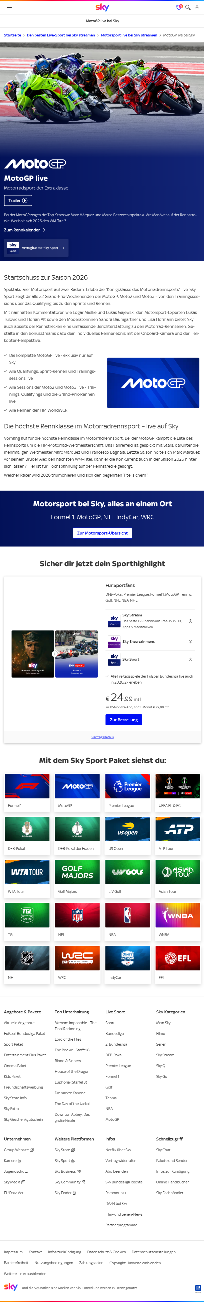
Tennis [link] (111, 1098)
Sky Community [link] (67, 1182)
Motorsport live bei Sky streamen (129, 35)
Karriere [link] (10, 1160)
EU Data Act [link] (14, 1193)
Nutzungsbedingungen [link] (53, 1263)
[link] (102, 7)
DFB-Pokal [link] (114, 1055)
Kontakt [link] (35, 1252)
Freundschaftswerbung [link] (23, 1087)
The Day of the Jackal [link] (72, 1104)
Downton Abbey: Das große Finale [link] (72, 1117)
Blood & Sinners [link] (68, 1061)
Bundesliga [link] (115, 1033)
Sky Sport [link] (62, 1160)
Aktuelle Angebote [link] (19, 1023)
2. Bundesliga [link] (116, 1044)
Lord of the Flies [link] (68, 1039)
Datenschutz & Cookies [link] (106, 1252)
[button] (150, 621)
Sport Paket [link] (13, 1044)
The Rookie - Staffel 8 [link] (72, 1050)
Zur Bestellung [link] (124, 719)
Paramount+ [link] (116, 1193)
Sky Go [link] (161, 1076)
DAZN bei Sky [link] (116, 1203)
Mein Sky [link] (163, 1023)
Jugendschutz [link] (16, 1171)
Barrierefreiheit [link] (16, 1263)
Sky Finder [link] (63, 1193)
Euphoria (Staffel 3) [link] (71, 1082)
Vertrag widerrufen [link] (121, 1160)
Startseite (12, 35)
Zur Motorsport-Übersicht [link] (102, 533)
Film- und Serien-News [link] (124, 1214)
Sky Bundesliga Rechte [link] (124, 1182)
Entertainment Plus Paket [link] (25, 1055)
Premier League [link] (118, 1066)
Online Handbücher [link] (172, 1182)
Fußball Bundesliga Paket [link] (24, 1033)
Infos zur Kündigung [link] (173, 1171)
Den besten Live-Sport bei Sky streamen (61, 35)
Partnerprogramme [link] (121, 1225)
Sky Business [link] (65, 1171)
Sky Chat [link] (163, 1150)
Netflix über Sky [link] (118, 1150)
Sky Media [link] (12, 1182)
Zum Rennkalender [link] (22, 229)
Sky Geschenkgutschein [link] (23, 1119)
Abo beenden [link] (117, 1171)
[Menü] (9, 7)
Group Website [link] (16, 1150)
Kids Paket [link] (12, 1076)
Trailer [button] (14, 200)
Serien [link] (161, 1044)
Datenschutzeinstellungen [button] (154, 1252)
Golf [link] (109, 1087)
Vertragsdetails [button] (103, 737)
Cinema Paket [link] (15, 1066)
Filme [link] (160, 1033)
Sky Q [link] (160, 1066)
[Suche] (188, 7)
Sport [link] (110, 1023)
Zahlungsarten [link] (91, 1263)
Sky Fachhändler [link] (169, 1193)
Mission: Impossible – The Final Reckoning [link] (75, 1026)
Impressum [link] (13, 1252)
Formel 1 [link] (112, 1076)
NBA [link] (109, 1109)
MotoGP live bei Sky (179, 35)
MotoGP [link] (112, 1119)
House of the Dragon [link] (72, 1071)
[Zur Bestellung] (55, 654)
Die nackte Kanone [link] (70, 1093)
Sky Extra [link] (11, 1109)
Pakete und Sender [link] (172, 1160)
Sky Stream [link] (165, 1055)
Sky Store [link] (62, 1150)
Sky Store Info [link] (15, 1098)
